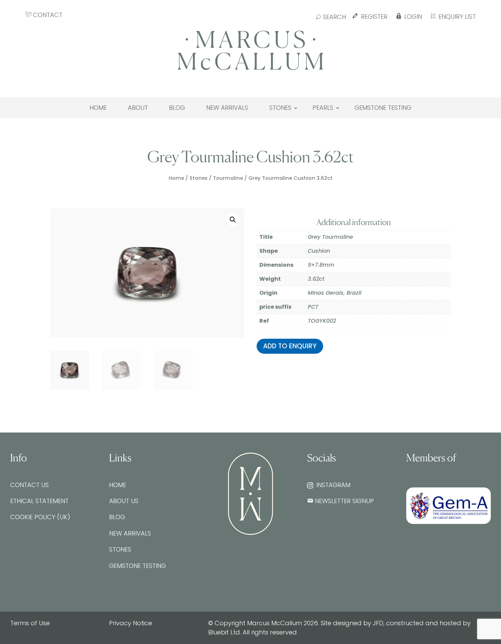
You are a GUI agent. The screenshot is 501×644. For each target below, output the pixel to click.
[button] (233, 220)
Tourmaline (228, 178)
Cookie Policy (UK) (40, 517)
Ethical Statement (39, 501)
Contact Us (29, 485)
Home (98, 107)
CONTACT (46, 15)
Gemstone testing (382, 107)
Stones (280, 107)
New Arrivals (227, 107)
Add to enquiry (290, 346)
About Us (123, 501)
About (138, 107)
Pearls (323, 107)
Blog (177, 107)
